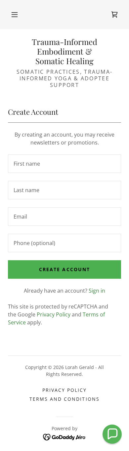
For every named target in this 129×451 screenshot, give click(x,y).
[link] (114, 14)
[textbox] (64, 163)
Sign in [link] (97, 290)
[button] (14, 14)
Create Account (64, 269)
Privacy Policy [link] (53, 314)
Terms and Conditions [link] (64, 399)
